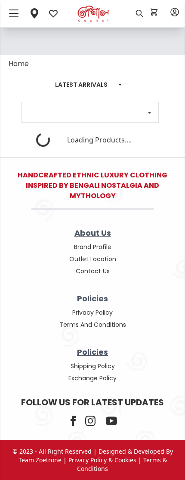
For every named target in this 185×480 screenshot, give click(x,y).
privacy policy (92, 312)
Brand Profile (92, 247)
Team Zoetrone (40, 460)
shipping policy (93, 366)
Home (19, 64)
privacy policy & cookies (102, 460)
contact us (93, 271)
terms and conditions (92, 324)
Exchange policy (92, 378)
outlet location (92, 259)
